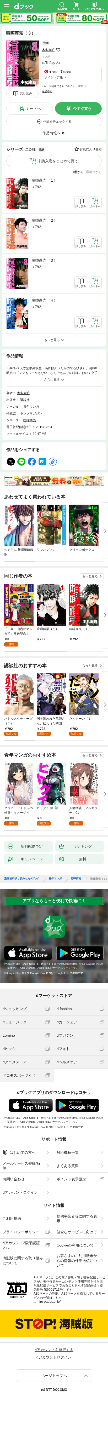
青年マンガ (31, 406)
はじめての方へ (22, 1152)
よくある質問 (68, 1166)
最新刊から (94, 172)
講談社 (25, 400)
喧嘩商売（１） (44, 180)
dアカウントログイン (20, 1192)
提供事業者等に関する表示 (77, 1218)
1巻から (78, 172)
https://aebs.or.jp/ (49, 1301)
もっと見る (90, 576)
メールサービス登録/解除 (21, 1165)
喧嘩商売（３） (44, 260)
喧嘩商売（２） (44, 220)
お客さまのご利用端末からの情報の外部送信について (77, 1260)
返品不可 (47, 91)
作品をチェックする (57, 121)
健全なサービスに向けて (77, 1232)
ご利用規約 (12, 1218)
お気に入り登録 (91, 149)
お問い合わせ (14, 1179)
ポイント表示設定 (71, 1179)
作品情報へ (51, 133)
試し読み (26, 93)
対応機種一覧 (68, 1152)
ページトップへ (54, 1376)
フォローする (58, 50)
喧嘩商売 (29, 420)
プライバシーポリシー (21, 1232)
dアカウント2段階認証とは (21, 1245)
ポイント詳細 (53, 77)
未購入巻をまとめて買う (58, 161)
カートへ (33, 108)
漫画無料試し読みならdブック (22, 878)
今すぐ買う (82, 108)
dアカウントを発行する (54, 1350)
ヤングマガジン (31, 413)
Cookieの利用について (75, 1245)
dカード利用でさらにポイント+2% (62, 86)
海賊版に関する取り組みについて (23, 1260)
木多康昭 (48, 50)
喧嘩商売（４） (44, 300)
